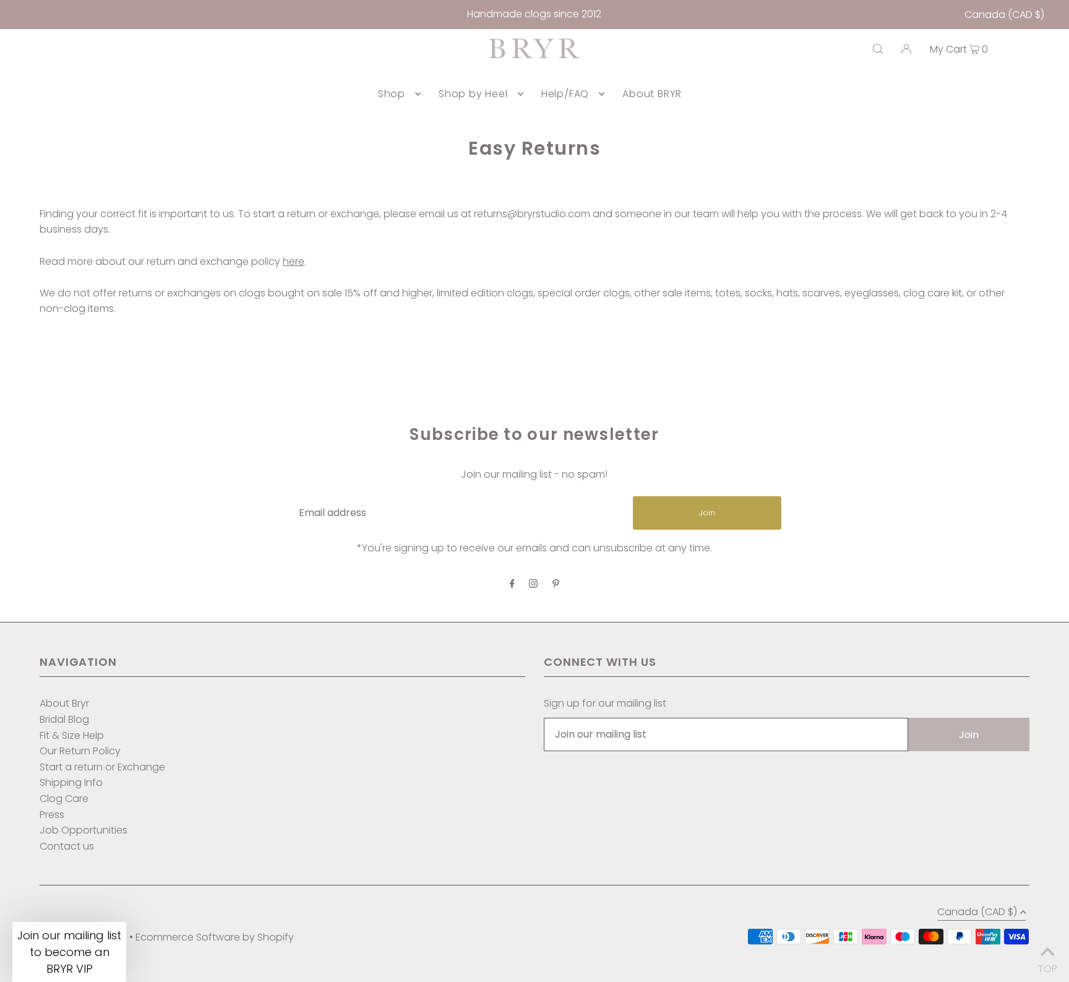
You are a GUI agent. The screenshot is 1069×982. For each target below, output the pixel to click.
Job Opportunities (83, 830)
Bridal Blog (64, 719)
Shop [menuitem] (391, 94)
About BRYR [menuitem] (652, 94)
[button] (69, 952)
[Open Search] (878, 49)
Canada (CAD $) (1004, 14)
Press (52, 815)
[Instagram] (533, 584)
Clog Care (64, 798)
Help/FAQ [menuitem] (565, 94)
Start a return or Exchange (102, 767)
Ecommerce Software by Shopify (214, 937)
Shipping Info (71, 782)
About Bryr (64, 703)
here (293, 261)
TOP (1047, 966)
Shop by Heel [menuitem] (473, 94)
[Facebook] (512, 584)
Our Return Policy (80, 751)
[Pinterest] (555, 584)
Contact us (67, 846)
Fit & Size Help (72, 735)
